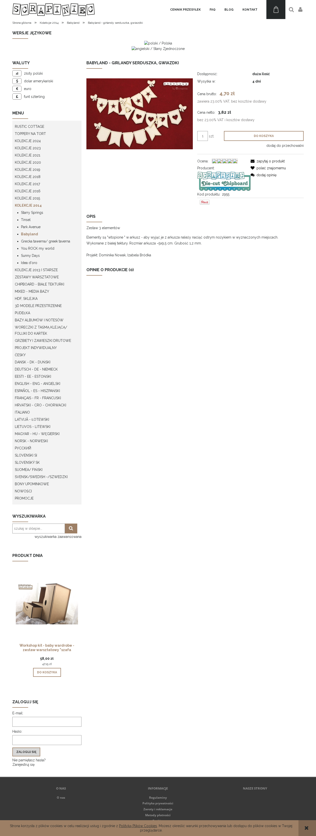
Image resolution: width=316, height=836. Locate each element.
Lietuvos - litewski (32, 427)
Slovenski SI (26, 455)
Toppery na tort (30, 134)
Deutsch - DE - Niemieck (36, 369)
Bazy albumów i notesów (39, 320)
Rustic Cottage (29, 127)
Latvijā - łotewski (32, 419)
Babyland (29, 234)
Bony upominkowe (32, 484)
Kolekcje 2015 (27, 198)
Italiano (22, 412)
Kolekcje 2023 (28, 148)
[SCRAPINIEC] (223, 181)
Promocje (24, 498)
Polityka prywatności (157, 803)
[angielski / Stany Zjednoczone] (158, 48)
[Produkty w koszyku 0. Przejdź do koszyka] (275, 9)
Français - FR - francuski (38, 398)
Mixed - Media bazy (32, 291)
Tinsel (26, 220)
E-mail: (17, 713)
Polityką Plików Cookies (138, 826)
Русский (23, 448)
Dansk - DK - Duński (32, 362)
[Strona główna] (53, 9)
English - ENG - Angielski (37, 384)
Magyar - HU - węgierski (37, 434)
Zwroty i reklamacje (157, 809)
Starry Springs (32, 213)
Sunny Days (30, 256)
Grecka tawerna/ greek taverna (45, 241)
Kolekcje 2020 (28, 162)
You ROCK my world (37, 248)
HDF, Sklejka (26, 299)
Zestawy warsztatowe (37, 277)
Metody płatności (158, 815)
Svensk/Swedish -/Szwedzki (41, 477)
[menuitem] (185, 9)
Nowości (23, 491)
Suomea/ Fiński (28, 470)
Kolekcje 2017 (27, 184)
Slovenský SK (27, 462)
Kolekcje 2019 (27, 170)
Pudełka (22, 313)
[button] (268, 161)
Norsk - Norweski (31, 441)
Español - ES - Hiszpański (37, 391)
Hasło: (17, 731)
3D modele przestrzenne (38, 306)
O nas (61, 797)
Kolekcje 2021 (27, 155)
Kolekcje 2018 (27, 177)
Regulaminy (158, 797)
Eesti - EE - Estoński (33, 376)
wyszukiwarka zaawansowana (58, 537)
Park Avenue (30, 227)
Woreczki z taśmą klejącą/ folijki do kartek (41, 330)
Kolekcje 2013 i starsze (36, 270)
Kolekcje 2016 (27, 191)
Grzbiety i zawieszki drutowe (43, 341)
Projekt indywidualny (36, 348)
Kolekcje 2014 (28, 205)
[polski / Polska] (158, 43)
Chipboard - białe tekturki (39, 284)
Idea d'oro (29, 263)
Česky (20, 355)
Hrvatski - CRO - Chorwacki (40, 405)
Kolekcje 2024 (28, 141)
